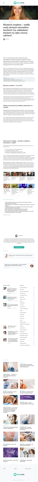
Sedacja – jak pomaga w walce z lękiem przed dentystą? (10, 392)
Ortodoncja (22, 316)
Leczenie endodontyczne (24, 308)
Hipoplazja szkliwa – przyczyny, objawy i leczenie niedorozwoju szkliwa (20, 255)
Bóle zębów (22, 289)
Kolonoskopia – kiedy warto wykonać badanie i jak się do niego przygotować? (12, 298)
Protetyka (21, 326)
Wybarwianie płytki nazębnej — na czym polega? (13, 212)
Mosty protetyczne (23, 312)
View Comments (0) (18, 247)
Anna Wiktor (21, 235)
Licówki (21, 310)
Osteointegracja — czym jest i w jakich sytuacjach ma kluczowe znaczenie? (10, 376)
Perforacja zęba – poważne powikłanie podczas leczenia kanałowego (26, 428)
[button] (3, 2)
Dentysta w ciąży (23, 299)
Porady (8, 303)
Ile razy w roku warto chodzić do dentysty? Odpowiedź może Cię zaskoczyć (12, 305)
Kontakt (4, 468)
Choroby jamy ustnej (23, 295)
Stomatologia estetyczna (24, 335)
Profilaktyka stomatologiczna (25, 324)
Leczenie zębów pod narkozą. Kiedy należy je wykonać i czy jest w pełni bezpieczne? (27, 365)
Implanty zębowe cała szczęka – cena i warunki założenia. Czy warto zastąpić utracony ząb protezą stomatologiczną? (13, 340)
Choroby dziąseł (22, 293)
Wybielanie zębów (23, 343)
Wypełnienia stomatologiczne (25, 345)
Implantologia (22, 302)
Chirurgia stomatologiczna (24, 291)
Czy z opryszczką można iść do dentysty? (9, 445)
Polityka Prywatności (28, 468)
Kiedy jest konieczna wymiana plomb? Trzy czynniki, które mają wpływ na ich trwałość (19, 211)
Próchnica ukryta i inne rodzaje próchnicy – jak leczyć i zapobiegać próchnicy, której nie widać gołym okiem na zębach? (15, 265)
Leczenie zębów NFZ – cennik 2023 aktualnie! (10, 461)
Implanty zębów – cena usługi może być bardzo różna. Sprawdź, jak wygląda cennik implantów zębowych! (13, 333)
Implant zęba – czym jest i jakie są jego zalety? (12, 326)
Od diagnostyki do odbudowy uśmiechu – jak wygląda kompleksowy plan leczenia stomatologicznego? (12, 290)
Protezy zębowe (22, 327)
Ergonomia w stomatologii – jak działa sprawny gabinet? (26, 445)
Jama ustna (22, 304)
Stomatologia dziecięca (24, 333)
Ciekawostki (22, 297)
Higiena (21, 301)
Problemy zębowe (23, 322)
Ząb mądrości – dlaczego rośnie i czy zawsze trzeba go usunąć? (27, 392)
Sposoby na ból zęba (23, 329)
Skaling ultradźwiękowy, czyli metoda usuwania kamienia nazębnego (16, 209)
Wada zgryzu (22, 341)
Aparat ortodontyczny (23, 287)
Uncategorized (22, 339)
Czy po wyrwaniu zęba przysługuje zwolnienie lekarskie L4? (10, 428)
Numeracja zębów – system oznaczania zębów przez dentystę (27, 403)
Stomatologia (9, 287)
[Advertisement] (19, 50)
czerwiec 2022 (8, 214)
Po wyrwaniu (22, 318)
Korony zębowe (22, 306)
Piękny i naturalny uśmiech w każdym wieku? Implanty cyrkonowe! (16, 210)
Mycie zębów (22, 314)
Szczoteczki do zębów (23, 337)
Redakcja (15, 468)
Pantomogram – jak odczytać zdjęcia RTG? (26, 461)
